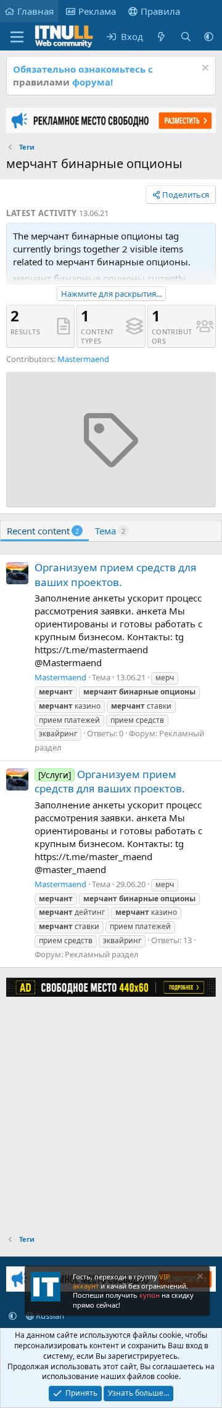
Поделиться (185, 194)
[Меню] (16, 37)
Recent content (43, 531)
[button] (209, 36)
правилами (41, 82)
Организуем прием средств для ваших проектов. (116, 574)
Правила (160, 11)
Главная (35, 11)
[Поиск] (186, 36)
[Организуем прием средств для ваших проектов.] (17, 573)
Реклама (97, 11)
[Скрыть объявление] (204, 69)
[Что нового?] (161, 36)
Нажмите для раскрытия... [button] (111, 293)
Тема (110, 531)
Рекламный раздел (102, 954)
